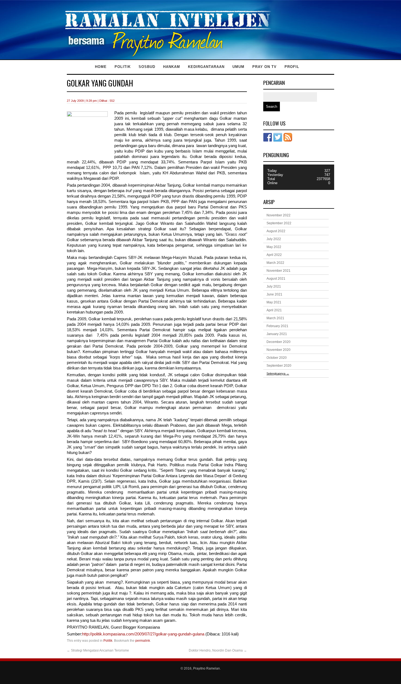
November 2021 (279, 271)
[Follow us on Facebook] (267, 137)
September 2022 (279, 223)
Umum (238, 67)
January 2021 (277, 334)
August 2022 (276, 231)
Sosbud (147, 67)
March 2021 (275, 318)
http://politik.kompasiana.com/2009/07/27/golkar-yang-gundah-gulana (143, 634)
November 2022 (279, 215)
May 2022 (274, 247)
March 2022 (275, 263)
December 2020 (279, 342)
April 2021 (274, 310)
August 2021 (276, 278)
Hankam (171, 67)
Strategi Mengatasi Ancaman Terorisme (98, 650)
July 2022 (274, 239)
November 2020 (279, 350)
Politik (123, 67)
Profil (292, 67)
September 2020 (279, 366)
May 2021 (274, 302)
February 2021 (277, 326)
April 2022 (274, 255)
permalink (142, 641)
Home (101, 67)
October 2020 (277, 358)
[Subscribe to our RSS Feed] (287, 137)
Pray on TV (264, 67)
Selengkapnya (278, 373)
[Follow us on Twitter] (277, 137)
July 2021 (274, 286)
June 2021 (274, 294)
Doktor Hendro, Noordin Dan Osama (218, 650)
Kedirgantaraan (206, 67)
